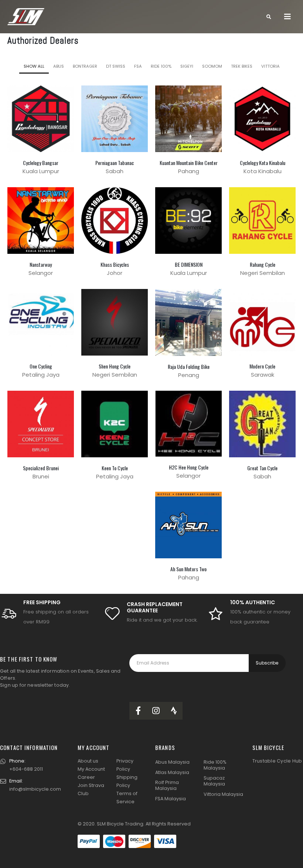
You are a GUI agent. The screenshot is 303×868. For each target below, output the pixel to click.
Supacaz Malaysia (214, 781)
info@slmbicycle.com (35, 789)
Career (86, 777)
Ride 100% (161, 66)
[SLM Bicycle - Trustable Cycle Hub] (25, 17)
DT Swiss (115, 66)
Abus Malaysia (172, 762)
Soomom (212, 66)
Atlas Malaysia (172, 772)
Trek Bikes (241, 66)
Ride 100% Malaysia (215, 765)
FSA (138, 66)
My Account (91, 769)
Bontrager (85, 66)
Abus (58, 66)
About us (88, 761)
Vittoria (270, 66)
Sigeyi (186, 66)
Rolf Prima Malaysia (167, 785)
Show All (34, 66)
